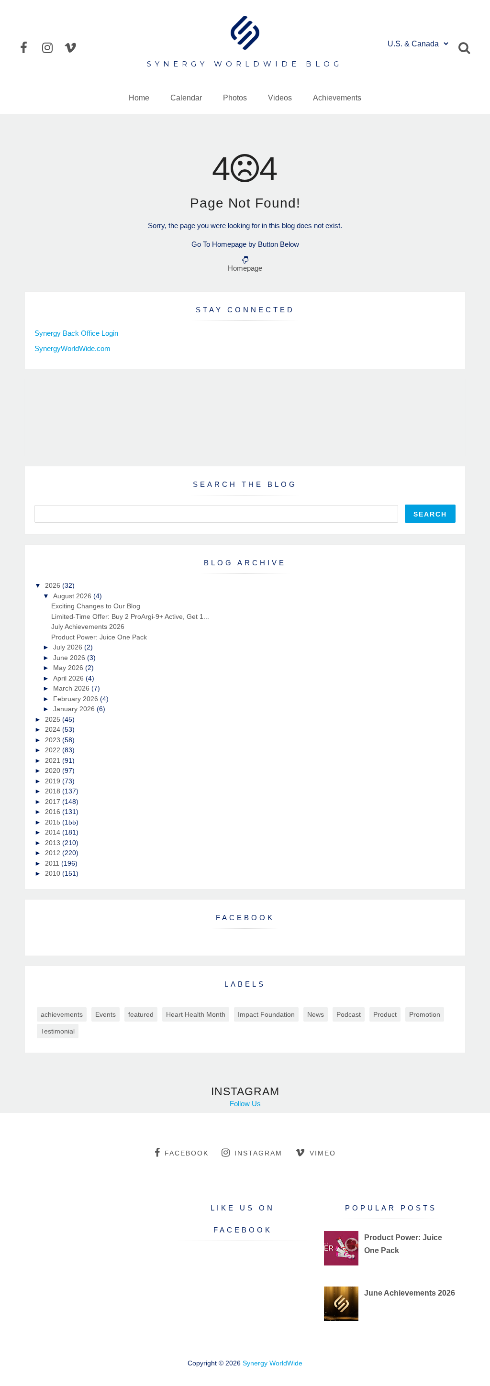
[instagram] (52, 48)
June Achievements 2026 (409, 1293)
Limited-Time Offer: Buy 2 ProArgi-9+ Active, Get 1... (130, 616)
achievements (62, 1014)
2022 (53, 750)
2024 (53, 729)
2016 (53, 811)
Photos (235, 98)
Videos (280, 98)
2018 (53, 791)
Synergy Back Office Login (76, 333)
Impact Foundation (266, 1014)
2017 (53, 801)
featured (141, 1014)
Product (385, 1014)
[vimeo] (74, 48)
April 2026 (69, 678)
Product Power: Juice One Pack (99, 637)
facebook (187, 1153)
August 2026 (73, 596)
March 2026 (72, 688)
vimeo (323, 1153)
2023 (53, 740)
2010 (53, 873)
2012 (53, 853)
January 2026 (75, 709)
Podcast (348, 1014)
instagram (258, 1153)
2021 (53, 760)
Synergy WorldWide (272, 1363)
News (315, 1014)
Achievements (337, 98)
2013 (53, 843)
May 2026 (69, 667)
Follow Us (245, 1104)
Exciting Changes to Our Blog (95, 606)
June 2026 (70, 657)
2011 (53, 863)
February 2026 (76, 699)
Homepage (245, 268)
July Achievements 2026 (87, 626)
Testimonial (58, 1031)
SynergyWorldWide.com (72, 348)
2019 (53, 781)
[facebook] (30, 48)
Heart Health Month (195, 1014)
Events (105, 1014)
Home (139, 98)
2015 (53, 822)
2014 (53, 832)
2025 (53, 719)
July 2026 (68, 647)
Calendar (186, 98)
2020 (53, 770)
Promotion (424, 1014)
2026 (53, 585)
